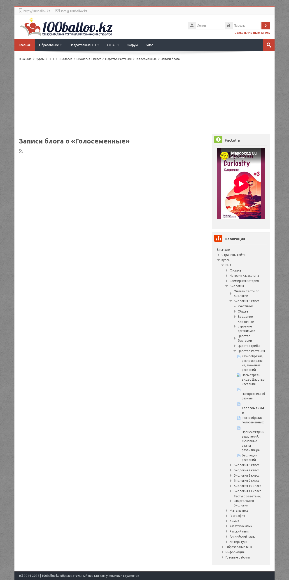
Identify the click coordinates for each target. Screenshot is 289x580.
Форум (132, 45)
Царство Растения (118, 59)
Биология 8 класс (246, 475)
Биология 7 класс (246, 470)
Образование (49, 45)
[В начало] (66, 26)
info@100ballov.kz (74, 11)
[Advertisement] (144, 96)
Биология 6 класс (246, 465)
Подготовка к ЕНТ (83, 45)
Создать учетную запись (252, 32)
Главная (24, 45)
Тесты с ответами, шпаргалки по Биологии (247, 500)
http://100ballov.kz (36, 11)
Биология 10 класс (247, 486)
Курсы (225, 260)
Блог (149, 45)
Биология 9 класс (246, 480)
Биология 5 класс (246, 301)
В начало (223, 249)
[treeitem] (241, 249)
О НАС (112, 45)
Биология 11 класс (247, 491)
